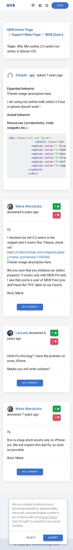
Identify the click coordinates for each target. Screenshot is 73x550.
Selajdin (21, 75)
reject (31, 537)
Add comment (30, 307)
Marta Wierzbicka (29, 206)
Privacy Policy (48, 517)
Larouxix (22, 333)
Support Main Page (26, 35)
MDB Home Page (20, 30)
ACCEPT (53, 537)
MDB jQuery (54, 35)
